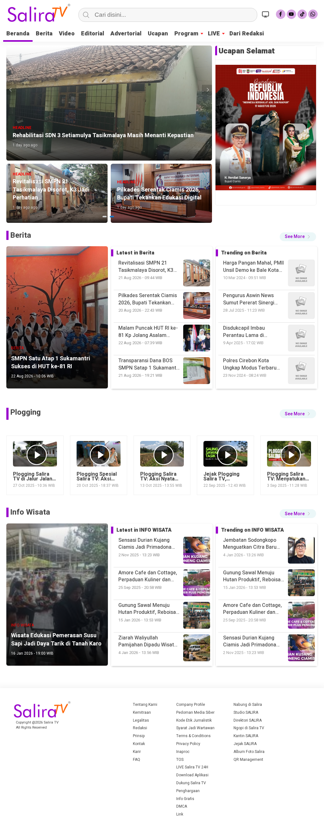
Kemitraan (142, 712)
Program (186, 33)
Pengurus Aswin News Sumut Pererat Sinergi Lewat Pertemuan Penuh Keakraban (251, 267)
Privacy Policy (188, 744)
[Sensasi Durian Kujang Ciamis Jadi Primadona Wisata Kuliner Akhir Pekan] (301, 583)
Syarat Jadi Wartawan (195, 728)
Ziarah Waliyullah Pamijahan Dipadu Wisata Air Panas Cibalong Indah (252, 641)
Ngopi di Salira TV (249, 728)
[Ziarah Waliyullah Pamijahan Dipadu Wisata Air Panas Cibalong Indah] (301, 616)
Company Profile (190, 704)
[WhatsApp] (313, 14)
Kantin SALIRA (246, 736)
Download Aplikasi (192, 775)
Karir (137, 752)
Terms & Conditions (193, 736)
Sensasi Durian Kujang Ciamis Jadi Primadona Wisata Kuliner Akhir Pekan (254, 609)
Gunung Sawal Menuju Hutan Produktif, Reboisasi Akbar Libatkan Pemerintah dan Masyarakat (253, 544)
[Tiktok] (302, 14)
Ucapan (158, 33)
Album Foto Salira (249, 752)
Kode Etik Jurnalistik (194, 720)
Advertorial (125, 33)
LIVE (214, 33)
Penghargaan (188, 791)
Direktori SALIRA (248, 720)
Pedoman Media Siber (195, 712)
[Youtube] (291, 14)
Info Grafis (185, 799)
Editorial (92, 33)
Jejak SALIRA (245, 744)
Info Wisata (30, 512)
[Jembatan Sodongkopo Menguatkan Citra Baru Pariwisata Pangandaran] (301, 648)
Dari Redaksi (246, 33)
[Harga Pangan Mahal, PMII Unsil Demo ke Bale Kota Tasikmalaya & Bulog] (301, 371)
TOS (180, 759)
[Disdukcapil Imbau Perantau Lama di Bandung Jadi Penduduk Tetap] (301, 274)
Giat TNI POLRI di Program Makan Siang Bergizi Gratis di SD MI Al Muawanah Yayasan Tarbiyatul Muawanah (253, 364)
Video (67, 33)
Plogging (25, 412)
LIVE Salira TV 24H (192, 767)
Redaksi (140, 728)
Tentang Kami (145, 704)
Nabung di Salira (248, 704)
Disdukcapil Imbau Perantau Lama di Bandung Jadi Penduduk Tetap (250, 299)
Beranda (17, 33)
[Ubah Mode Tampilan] (266, 14)
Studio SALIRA (246, 712)
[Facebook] (280, 14)
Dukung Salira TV (191, 783)
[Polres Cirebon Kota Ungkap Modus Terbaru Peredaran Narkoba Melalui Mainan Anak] (301, 306)
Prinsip (139, 736)
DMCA (181, 806)
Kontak (139, 744)
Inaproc (183, 752)
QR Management (248, 759)
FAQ (136, 759)
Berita (44, 33)
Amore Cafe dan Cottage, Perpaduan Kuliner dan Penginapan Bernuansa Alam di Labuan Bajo (252, 576)
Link (179, 814)
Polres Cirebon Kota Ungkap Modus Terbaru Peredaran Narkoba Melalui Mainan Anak (250, 332)
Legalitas (141, 720)
